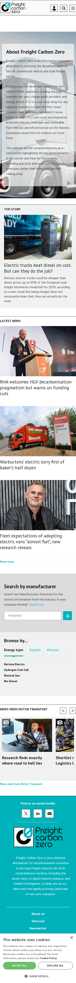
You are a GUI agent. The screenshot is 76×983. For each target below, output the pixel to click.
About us (38, 914)
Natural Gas (12, 675)
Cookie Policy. (48, 958)
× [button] (71, 937)
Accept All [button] (19, 965)
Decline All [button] (55, 965)
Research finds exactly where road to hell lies (22, 760)
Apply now (36, 604)
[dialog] (38, 958)
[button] (38, 976)
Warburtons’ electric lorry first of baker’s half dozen (32, 465)
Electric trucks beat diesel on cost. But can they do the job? (37, 268)
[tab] (13, 651)
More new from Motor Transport (21, 784)
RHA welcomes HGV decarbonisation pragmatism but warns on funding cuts (36, 387)
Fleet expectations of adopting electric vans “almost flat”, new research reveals (31, 541)
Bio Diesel (10, 681)
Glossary (38, 921)
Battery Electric (14, 664)
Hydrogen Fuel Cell (16, 670)
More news (7, 561)
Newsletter (38, 928)
